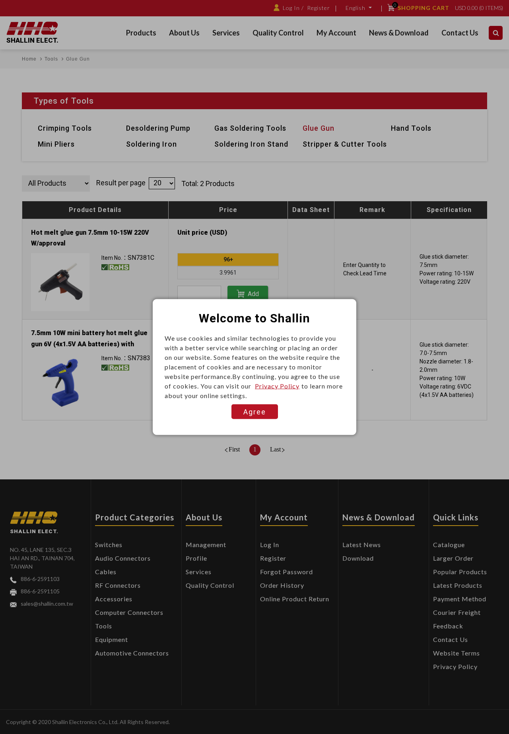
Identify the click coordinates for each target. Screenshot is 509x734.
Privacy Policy (277, 386)
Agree (254, 412)
